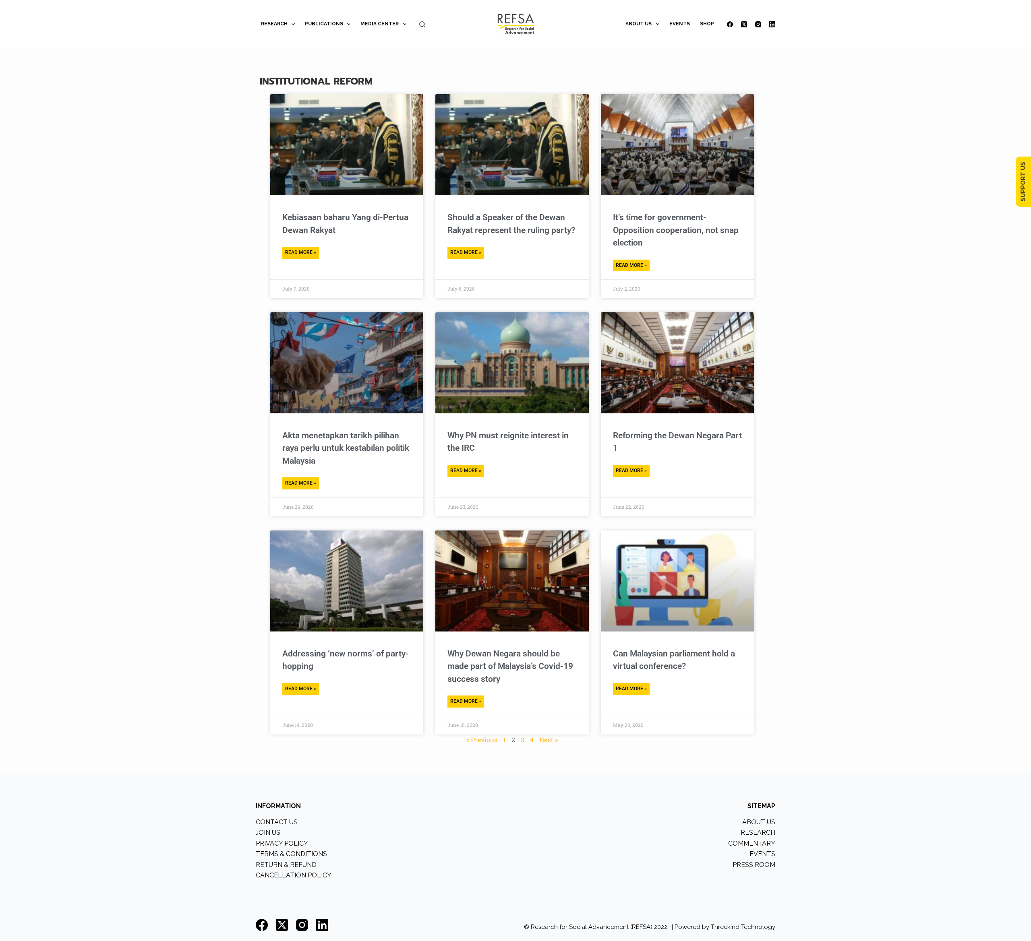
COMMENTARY (751, 843)
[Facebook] (730, 24)
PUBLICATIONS (324, 24)
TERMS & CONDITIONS (291, 854)
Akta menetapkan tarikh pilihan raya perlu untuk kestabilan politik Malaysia (345, 448)
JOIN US (268, 832)
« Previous (481, 739)
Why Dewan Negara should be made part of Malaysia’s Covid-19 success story (510, 666)
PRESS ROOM (754, 865)
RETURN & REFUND (286, 865)
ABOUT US (638, 24)
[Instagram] (758, 24)
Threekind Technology (743, 927)
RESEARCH (274, 24)
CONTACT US (277, 822)
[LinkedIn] (772, 24)
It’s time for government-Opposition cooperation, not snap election (676, 230)
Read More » (300, 252)
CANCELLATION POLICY (293, 875)
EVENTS (679, 24)
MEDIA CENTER (379, 24)
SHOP (707, 24)
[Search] (422, 24)
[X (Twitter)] (744, 24)
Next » (548, 739)
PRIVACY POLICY (282, 843)
